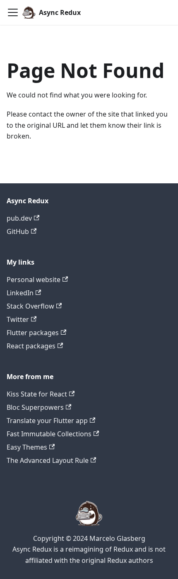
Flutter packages (33, 332)
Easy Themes (27, 447)
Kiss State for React (37, 394)
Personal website (33, 279)
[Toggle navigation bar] (13, 12)
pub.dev (19, 218)
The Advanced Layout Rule (48, 460)
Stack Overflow (30, 306)
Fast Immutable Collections (49, 433)
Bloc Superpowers (35, 407)
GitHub (18, 231)
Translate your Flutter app (47, 420)
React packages (31, 345)
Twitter (18, 319)
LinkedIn (20, 292)
